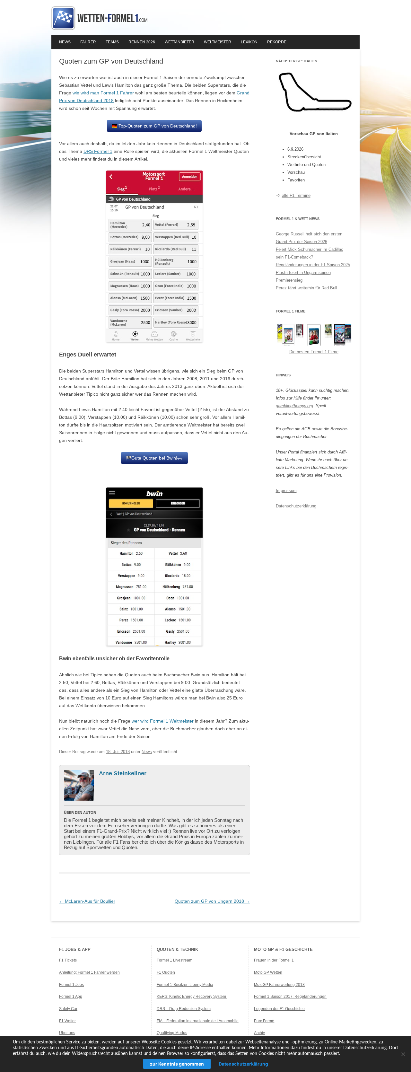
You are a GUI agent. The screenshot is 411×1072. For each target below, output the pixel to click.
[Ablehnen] (403, 1054)
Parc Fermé (264, 1021)
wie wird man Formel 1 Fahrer (103, 92)
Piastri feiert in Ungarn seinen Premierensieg (303, 276)
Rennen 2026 (141, 42)
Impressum (286, 490)
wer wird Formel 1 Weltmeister (163, 721)
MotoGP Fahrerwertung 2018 (279, 984)
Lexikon (249, 42)
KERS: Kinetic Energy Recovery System (192, 996)
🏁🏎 (154, 458)
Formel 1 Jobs (71, 984)
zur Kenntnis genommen (177, 1064)
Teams (112, 42)
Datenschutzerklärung (296, 506)
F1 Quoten (166, 972)
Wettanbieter (179, 42)
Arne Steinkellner (122, 773)
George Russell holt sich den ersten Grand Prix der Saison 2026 (309, 238)
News (65, 42)
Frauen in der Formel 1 (274, 960)
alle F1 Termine (296, 195)
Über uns (67, 1033)
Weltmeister (217, 42)
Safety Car (68, 1008)
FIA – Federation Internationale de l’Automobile (198, 1021)
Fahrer (88, 42)
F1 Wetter (67, 1021)
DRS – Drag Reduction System (184, 1008)
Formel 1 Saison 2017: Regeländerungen (290, 996)
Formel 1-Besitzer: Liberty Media (185, 984)
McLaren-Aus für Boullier (87, 901)
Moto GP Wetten (268, 972)
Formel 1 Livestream (174, 960)
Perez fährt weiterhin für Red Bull (306, 288)
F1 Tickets (68, 960)
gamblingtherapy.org (294, 405)
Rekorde (276, 42)
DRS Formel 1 (97, 151)
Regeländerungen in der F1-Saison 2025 (313, 264)
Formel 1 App (70, 996)
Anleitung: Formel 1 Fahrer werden (89, 972)
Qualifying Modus (172, 1033)
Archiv (259, 1033)
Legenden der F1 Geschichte (279, 1008)
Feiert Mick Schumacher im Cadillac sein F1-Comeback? (309, 253)
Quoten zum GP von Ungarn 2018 (212, 901)
